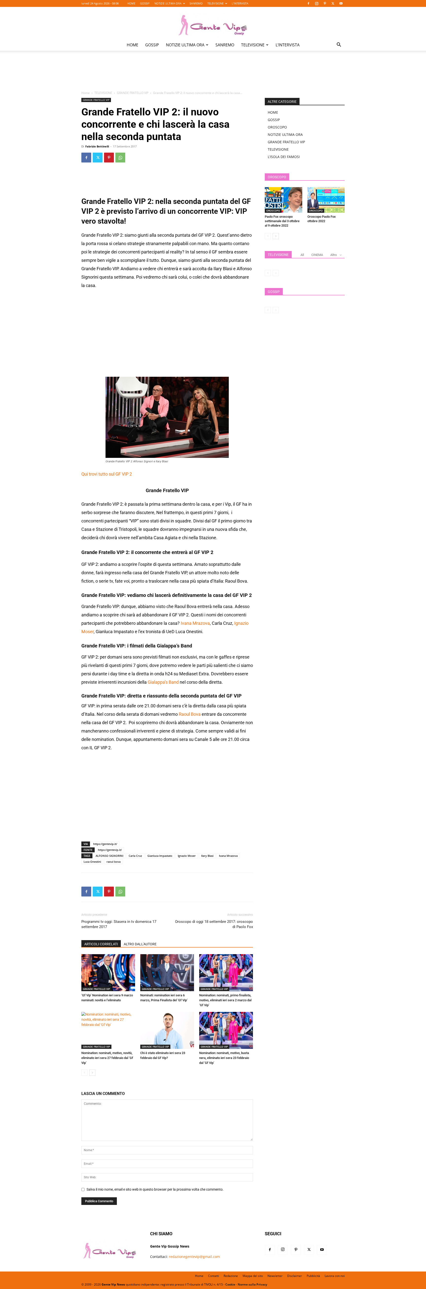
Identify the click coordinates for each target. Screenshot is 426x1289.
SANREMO (196, 3)
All (302, 255)
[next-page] (92, 1073)
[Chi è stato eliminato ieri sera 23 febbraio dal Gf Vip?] (167, 1030)
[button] (339, 45)
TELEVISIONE (215, 3)
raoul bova (113, 861)
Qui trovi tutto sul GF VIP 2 (106, 474)
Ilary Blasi (207, 856)
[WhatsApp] (120, 157)
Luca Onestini (92, 861)
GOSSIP (145, 3)
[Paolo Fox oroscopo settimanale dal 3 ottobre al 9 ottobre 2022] (283, 200)
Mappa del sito (253, 1276)
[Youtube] (341, 3)
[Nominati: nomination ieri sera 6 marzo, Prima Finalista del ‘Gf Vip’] (167, 972)
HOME (131, 3)
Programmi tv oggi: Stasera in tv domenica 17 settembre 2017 (118, 924)
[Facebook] (308, 3)
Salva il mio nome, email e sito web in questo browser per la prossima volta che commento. (155, 1189)
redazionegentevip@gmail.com (194, 1256)
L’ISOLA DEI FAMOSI (284, 156)
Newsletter (275, 1276)
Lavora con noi (335, 1276)
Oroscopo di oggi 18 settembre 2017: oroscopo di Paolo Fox (214, 924)
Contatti (213, 1276)
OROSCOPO (277, 127)
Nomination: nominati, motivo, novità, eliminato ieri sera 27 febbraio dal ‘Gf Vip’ (107, 1058)
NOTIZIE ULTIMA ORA (167, 3)
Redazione (231, 1276)
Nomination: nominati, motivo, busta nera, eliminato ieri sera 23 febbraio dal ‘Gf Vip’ (224, 1058)
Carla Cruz (135, 856)
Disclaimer (294, 1276)
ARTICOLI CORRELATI (101, 944)
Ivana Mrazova (195, 623)
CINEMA (317, 255)
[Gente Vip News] (213, 23)
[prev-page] (84, 1073)
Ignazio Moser (187, 856)
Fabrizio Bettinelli (97, 146)
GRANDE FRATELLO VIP (132, 93)
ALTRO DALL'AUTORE (140, 944)
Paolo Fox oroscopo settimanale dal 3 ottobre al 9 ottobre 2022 (282, 221)
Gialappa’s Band (163, 682)
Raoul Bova (190, 714)
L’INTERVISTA (240, 3)
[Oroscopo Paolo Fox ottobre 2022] (326, 200)
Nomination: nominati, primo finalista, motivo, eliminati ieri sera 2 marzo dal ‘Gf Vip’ (225, 1000)
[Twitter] (333, 3)
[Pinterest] (324, 3)
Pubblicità (313, 1276)
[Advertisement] (213, 74)
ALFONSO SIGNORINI (109, 856)
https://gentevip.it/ (105, 844)
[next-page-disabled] (276, 273)
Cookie (230, 1284)
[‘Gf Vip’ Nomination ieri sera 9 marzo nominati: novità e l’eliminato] (108, 972)
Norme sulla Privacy (252, 1284)
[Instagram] (316, 3)
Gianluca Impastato (159, 856)
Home (85, 93)
